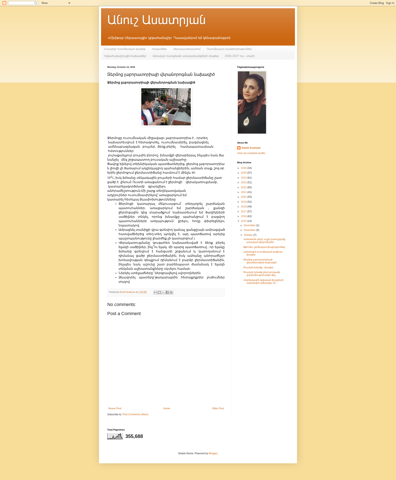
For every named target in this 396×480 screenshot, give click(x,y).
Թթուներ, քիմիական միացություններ (264, 247)
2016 (244, 216)
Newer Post (114, 408)
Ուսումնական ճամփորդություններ (229, 49)
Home (166, 408)
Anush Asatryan (250, 147)
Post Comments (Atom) (135, 414)
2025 (244, 172)
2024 (244, 177)
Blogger (213, 453)
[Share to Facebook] (167, 292)
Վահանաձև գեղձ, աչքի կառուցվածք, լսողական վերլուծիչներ (264, 241)
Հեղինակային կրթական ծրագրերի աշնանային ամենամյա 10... (263, 281)
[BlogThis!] (159, 292)
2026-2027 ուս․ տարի (240, 56)
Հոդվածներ (159, 49)
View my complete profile (251, 153)
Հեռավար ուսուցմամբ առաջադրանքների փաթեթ (185, 56)
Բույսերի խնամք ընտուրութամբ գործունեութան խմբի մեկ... (261, 273)
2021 (244, 192)
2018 (244, 206)
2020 (244, 196)
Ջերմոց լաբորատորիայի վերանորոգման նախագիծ (260, 261)
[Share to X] (163, 292)
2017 (244, 211)
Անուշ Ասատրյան (156, 20)
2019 (244, 201)
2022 (244, 187)
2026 (244, 168)
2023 (244, 182)
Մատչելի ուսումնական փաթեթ (124, 49)
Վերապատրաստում (186, 49)
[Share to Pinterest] (171, 292)
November (250, 230)
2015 (244, 221)
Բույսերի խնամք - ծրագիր (258, 267)
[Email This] (155, 292)
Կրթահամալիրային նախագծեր (125, 56)
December (250, 225)
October (248, 235)
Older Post (218, 408)
